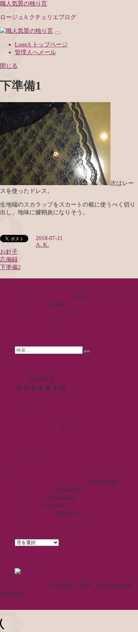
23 (19, 429)
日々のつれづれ (50, 297)
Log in (22, 453)
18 (33, 421)
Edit (47, 453)
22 (63, 421)
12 (41, 413)
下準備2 (10, 267)
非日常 (38, 320)
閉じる (9, 66)
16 (19, 421)
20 (48, 421)
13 (48, 413)
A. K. (42, 245)
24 (26, 429)
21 (56, 421)
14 (56, 413)
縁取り (38, 497)
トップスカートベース (58, 482)
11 (33, 413)
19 (41, 421)
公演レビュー (47, 312)
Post (36, 453)
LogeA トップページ (41, 44)
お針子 (9, 252)
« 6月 (21, 445)
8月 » (39, 445)
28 (56, 429)
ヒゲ (35, 505)
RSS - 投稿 (70, 572)
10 (26, 413)
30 (19, 437)
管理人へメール (35, 52)
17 (26, 421)
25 (33, 429)
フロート (41, 513)
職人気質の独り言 (23, 3)
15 (63, 413)
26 (41, 429)
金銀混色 (41, 490)
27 (48, 429)
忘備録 (9, 259)
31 (26, 437)
